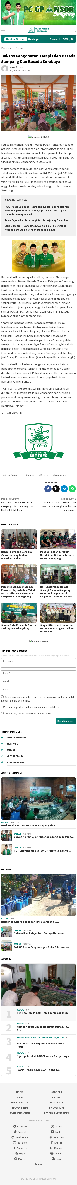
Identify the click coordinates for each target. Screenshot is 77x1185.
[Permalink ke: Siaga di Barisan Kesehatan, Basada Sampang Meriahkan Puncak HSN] (58, 613)
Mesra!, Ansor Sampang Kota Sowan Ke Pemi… (40, 1045)
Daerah (4, 822)
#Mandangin (59, 475)
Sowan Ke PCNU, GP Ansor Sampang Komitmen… (44, 837)
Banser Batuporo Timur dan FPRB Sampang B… (30, 921)
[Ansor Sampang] (38, 29)
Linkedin (58, 1142)
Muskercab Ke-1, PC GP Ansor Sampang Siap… (29, 825)
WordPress (58, 1137)
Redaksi (56, 1097)
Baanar (4, 919)
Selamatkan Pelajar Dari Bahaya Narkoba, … (41, 933)
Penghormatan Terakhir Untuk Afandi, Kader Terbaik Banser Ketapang (57, 555)
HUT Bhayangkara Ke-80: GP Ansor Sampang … (42, 850)
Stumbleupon (21, 1137)
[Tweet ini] (56, 488)
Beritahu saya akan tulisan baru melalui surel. (28, 713)
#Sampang (12, 743)
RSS (40, 1164)
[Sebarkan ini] (48, 488)
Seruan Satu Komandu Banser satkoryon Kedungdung (18, 626)
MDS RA (60, 1037)
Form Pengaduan (20, 1113)
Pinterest (22, 1131)
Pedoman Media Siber (56, 1113)
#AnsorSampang (12, 475)
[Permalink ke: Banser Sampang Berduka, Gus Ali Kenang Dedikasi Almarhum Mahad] (19, 539)
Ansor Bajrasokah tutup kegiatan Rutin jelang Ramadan (36, 220)
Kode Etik (56, 1092)
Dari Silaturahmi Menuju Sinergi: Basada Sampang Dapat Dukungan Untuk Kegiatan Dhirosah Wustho (56, 591)
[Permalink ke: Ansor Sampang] (4, 68)
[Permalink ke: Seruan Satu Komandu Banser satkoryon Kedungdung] (19, 613)
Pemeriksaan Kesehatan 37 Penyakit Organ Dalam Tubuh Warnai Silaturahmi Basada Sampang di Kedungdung (18, 591)
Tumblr (58, 1131)
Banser (36, 1037)
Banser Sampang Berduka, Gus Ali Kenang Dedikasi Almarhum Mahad (16, 555)
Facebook (22, 1126)
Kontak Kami (56, 1108)
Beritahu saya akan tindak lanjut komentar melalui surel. (33, 707)
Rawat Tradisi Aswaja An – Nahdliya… (39, 1070)
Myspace (58, 1148)
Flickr (58, 1159)
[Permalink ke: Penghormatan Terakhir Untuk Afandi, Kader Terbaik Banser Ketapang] (58, 539)
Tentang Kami (20, 1108)
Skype (22, 1153)
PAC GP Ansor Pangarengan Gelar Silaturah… (41, 947)
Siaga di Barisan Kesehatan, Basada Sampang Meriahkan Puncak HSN (57, 628)
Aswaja (20, 1010)
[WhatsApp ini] (72, 488)
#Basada (43, 475)
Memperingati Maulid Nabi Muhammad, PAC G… (43, 1028)
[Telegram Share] (64, 488)
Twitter (58, 1126)
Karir (19, 1097)
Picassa (22, 1159)
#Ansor (11, 749)
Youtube (58, 1153)
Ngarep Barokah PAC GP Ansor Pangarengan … (43, 1057)
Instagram (22, 1142)
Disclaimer (56, 1102)
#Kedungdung (15, 756)
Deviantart (22, 1148)
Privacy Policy (19, 1102)
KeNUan (52, 1037)
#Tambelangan (15, 762)
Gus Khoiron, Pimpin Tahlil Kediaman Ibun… (43, 1013)
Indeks (20, 1092)
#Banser (30, 475)
